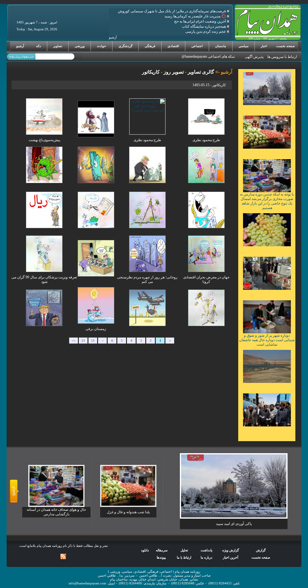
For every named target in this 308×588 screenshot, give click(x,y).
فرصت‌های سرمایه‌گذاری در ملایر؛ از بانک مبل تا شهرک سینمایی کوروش (172, 11)
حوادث (101, 46)
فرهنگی (150, 46)
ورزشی (80, 46)
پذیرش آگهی (254, 57)
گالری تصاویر (200, 71)
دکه (38, 46)
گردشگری (125, 46)
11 (93, 340)
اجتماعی (197, 46)
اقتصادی (173, 46)
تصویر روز (173, 71)
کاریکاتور (151, 71)
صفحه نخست (285, 46)
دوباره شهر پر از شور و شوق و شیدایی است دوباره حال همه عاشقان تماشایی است (267, 340)
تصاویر (57, 46)
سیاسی (243, 46)
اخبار (264, 46)
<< (73, 340)
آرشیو (20, 46)
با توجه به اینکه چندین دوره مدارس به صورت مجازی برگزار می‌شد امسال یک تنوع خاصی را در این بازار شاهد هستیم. (267, 201)
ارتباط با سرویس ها (282, 57)
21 (83, 340)
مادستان (220, 46)
